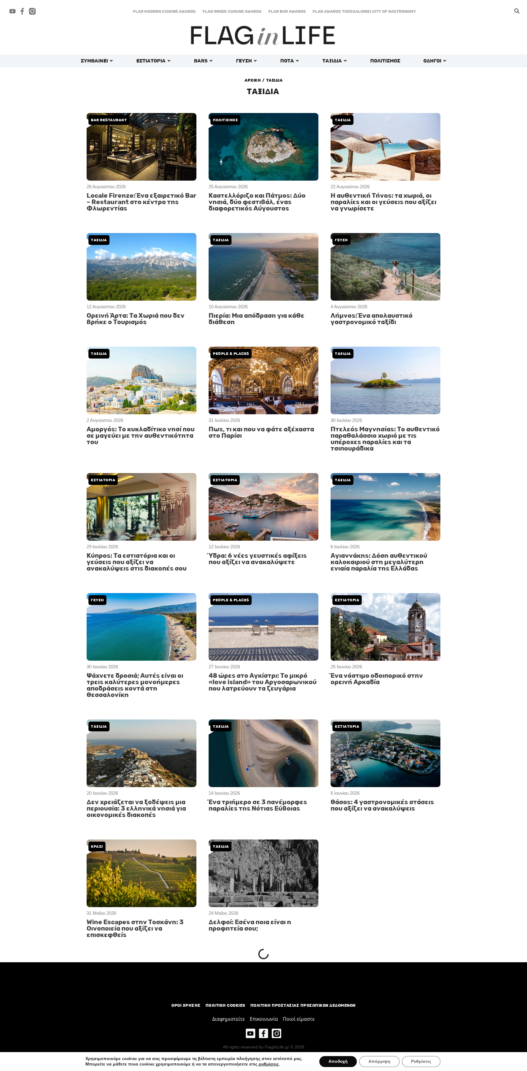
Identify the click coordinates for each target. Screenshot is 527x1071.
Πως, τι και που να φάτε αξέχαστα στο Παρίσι (261, 432)
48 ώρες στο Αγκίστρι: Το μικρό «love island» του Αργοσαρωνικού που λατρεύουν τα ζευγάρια (263, 682)
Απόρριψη (379, 1061)
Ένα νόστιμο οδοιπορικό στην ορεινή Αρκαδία (377, 679)
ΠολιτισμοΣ (225, 120)
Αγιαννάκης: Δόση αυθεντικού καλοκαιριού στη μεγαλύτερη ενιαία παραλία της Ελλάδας (379, 562)
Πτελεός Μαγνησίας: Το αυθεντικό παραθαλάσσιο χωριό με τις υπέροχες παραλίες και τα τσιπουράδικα (385, 439)
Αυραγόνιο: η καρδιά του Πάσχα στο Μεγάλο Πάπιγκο (380, 985)
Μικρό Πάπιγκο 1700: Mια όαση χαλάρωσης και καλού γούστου (379, 1045)
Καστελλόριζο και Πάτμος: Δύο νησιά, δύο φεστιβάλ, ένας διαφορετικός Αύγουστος (257, 202)
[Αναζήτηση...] (517, 11)
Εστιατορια (103, 480)
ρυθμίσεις (269, 1064)
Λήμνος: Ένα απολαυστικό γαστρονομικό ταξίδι (372, 319)
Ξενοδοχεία (347, 966)
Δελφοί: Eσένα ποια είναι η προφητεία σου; (250, 925)
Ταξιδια (343, 120)
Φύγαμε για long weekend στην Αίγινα (136, 985)
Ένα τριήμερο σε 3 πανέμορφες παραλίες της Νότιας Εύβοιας (258, 805)
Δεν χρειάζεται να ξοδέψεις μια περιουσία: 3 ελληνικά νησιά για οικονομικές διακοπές (136, 808)
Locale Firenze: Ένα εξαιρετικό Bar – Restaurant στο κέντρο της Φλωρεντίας (141, 202)
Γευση (341, 240)
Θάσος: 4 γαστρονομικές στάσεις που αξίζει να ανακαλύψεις (382, 805)
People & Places (231, 353)
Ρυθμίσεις (421, 1061)
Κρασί (97, 846)
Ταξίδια (343, 480)
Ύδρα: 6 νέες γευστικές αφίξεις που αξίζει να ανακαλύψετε (258, 559)
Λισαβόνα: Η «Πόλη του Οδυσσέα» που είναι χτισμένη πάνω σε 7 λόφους (262, 988)
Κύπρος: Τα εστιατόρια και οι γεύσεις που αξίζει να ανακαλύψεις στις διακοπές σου (137, 562)
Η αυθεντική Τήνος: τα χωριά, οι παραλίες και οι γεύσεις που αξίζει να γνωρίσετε (383, 202)
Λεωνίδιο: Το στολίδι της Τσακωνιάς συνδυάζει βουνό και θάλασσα (381, 868)
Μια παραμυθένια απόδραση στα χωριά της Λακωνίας (259, 1045)
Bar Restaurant (109, 120)
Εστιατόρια (225, 480)
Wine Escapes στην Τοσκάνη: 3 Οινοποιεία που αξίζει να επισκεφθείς (135, 928)
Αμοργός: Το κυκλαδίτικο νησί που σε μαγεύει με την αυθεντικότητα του (141, 435)
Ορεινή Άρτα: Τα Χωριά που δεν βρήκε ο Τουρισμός (136, 319)
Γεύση (97, 600)
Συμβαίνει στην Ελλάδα (116, 1026)
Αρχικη (253, 80)
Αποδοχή (338, 1061)
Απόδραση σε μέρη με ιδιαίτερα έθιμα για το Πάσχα (136, 1045)
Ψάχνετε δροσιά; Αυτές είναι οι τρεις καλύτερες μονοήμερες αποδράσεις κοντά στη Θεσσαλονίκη (135, 685)
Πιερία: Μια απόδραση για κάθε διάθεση (256, 319)
